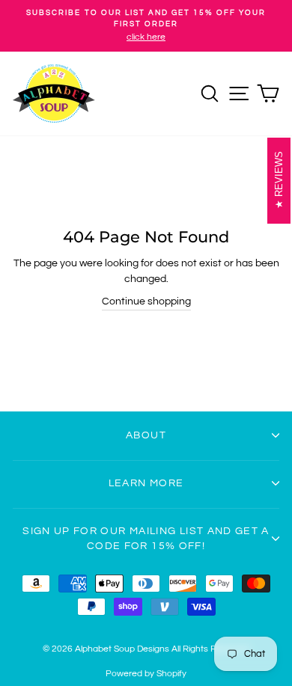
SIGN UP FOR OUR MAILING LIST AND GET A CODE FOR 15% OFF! (146, 538)
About (146, 435)
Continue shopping (146, 301)
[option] (146, 25)
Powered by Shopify (146, 674)
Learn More (146, 483)
